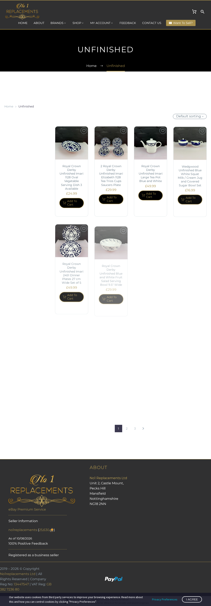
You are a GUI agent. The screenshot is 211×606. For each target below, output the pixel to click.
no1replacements (22, 530)
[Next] (143, 428)
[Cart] (194, 11)
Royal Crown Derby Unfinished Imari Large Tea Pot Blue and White (151, 173)
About (39, 23)
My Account (100, 23)
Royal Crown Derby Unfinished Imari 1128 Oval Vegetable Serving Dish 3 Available (71, 177)
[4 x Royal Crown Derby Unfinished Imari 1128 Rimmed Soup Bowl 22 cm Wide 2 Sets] (71, 337)
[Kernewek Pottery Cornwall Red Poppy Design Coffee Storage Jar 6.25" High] (150, 344)
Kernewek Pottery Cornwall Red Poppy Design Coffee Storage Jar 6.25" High (150, 376)
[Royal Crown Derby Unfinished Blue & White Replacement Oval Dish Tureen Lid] (111, 338)
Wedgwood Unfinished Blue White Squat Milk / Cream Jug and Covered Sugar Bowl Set (190, 175)
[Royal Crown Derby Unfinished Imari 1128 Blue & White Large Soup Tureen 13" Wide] (150, 239)
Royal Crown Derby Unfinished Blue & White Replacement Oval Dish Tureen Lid (111, 373)
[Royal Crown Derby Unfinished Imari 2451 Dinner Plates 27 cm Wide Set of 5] (71, 239)
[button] (202, 11)
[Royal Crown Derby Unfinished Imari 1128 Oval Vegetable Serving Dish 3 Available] (71, 143)
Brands (56, 23)
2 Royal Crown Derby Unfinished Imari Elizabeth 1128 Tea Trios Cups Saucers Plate (111, 175)
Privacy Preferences (164, 599)
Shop (77, 23)
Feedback (128, 23)
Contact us (151, 23)
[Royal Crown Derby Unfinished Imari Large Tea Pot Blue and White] (150, 143)
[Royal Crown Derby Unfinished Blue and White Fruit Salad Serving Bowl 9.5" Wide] (111, 239)
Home (22, 23)
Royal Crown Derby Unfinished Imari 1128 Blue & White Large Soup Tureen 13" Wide (151, 274)
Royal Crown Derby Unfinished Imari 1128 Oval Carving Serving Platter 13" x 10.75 (190, 272)
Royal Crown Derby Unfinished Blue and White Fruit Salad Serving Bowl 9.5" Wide (111, 272)
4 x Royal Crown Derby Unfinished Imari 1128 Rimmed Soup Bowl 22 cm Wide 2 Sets (71, 369)
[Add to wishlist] (84, 130)
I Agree (192, 599)
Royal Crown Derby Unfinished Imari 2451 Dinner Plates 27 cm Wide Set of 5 (71, 272)
